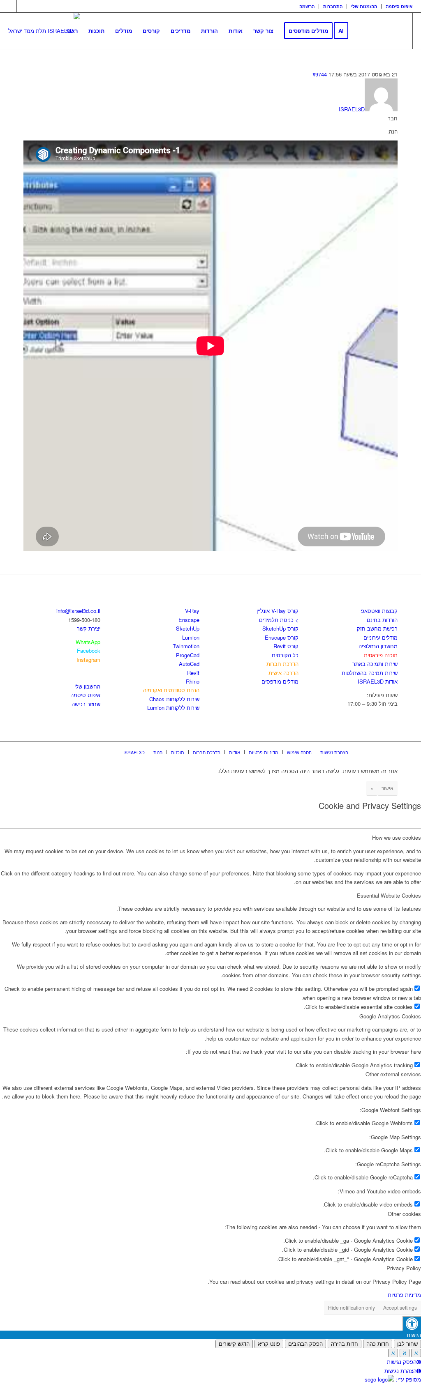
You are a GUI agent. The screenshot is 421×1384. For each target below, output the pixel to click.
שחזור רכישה (86, 704)
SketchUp (187, 628)
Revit (193, 673)
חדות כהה (377, 1344)
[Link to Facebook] (10, 6)
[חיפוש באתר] (362, 31)
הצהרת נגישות (400, 1371)
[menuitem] (307, 6)
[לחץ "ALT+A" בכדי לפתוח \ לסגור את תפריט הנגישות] (411, 1323)
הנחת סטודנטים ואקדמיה (171, 690)
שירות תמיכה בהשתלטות (370, 673)
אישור (387, 787)
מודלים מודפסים (279, 681)
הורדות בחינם (382, 620)
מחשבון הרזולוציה (378, 646)
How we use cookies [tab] (396, 837)
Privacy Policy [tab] (403, 1268)
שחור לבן (407, 1344)
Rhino (192, 681)
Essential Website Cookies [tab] (389, 895)
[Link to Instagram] (23, 6)
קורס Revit (285, 646)
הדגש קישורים (234, 1344)
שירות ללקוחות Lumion (173, 708)
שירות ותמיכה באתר (375, 664)
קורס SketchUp (280, 628)
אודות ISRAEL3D (378, 681)
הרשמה (307, 6)
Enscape (188, 620)
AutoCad (189, 664)
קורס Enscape (281, 637)
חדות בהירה (344, 1344)
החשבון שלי (87, 686)
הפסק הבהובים (305, 1344)
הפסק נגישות (401, 1362)
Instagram (88, 659)
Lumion (190, 637)
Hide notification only (351, 1307)
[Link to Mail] (35, 6)
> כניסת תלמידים (278, 620)
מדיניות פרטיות (404, 1295)
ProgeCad (187, 655)
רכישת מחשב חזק (377, 628)
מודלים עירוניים (380, 637)
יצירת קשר (88, 628)
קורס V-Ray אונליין (277, 611)
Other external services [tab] (393, 1074)
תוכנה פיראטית (381, 655)
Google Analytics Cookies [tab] (390, 1016)
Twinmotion (186, 646)
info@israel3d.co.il (78, 611)
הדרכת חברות (282, 664)
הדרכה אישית (283, 673)
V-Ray (192, 611)
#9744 (319, 74)
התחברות (332, 6)
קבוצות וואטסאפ (379, 611)
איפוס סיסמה (399, 6)
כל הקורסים (285, 655)
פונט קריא (269, 1344)
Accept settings (400, 1307)
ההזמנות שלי (364, 6)
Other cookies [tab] (404, 1214)
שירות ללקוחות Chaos (174, 699)
